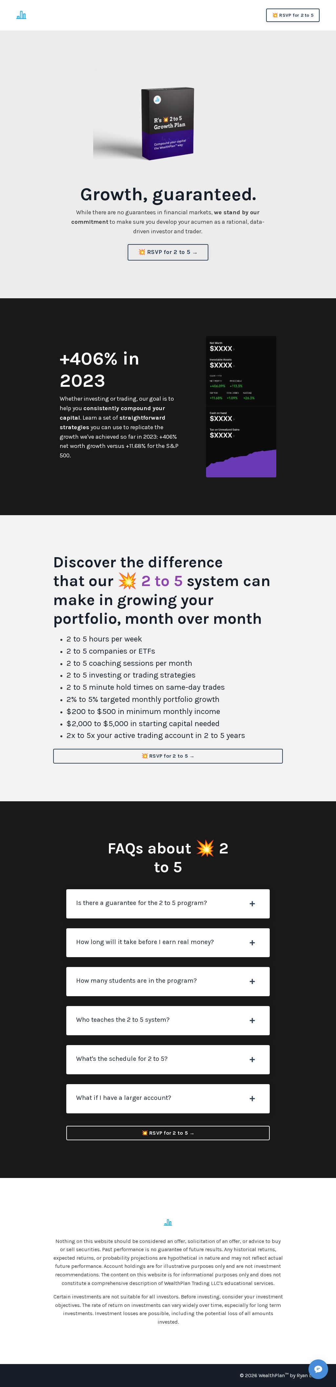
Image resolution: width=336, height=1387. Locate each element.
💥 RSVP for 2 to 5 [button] (293, 15)
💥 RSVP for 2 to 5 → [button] (168, 252)
